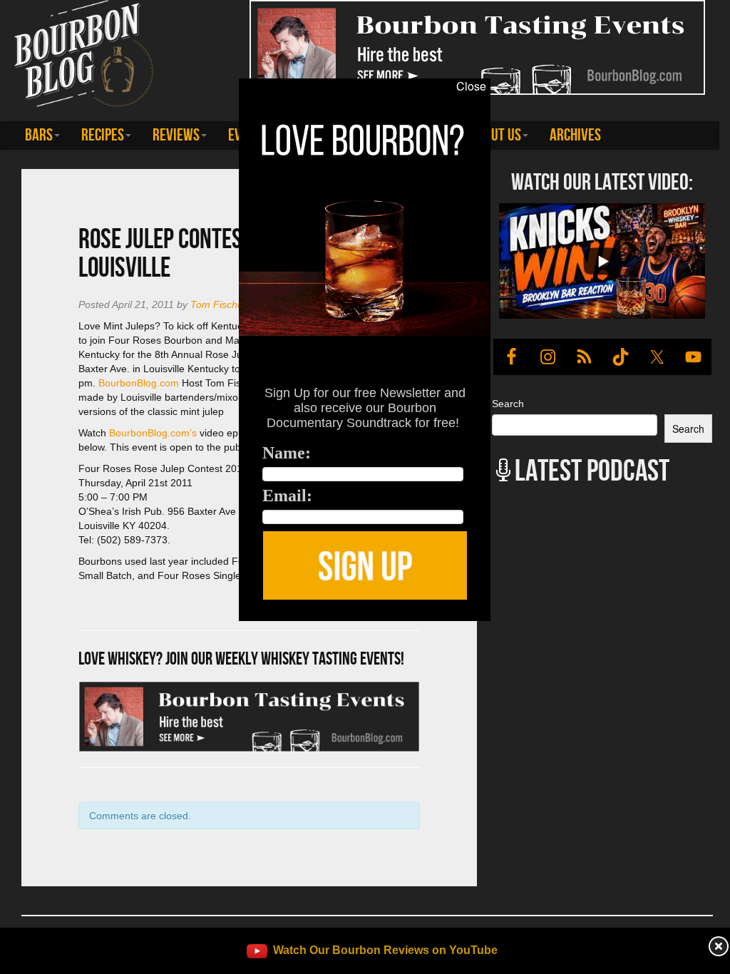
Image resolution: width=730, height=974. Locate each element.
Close (471, 86)
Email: (287, 495)
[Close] (152, 629)
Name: (286, 453)
